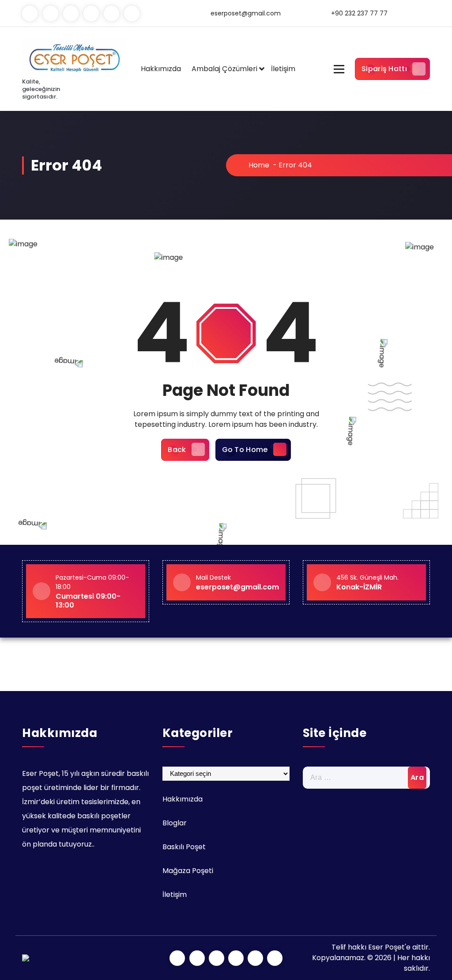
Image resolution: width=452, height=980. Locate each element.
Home (258, 165)
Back (177, 449)
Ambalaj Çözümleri (224, 69)
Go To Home (245, 449)
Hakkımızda (161, 69)
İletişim (283, 69)
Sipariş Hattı (384, 69)
